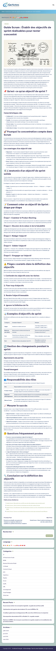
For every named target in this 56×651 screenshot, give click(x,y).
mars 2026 (6, 639)
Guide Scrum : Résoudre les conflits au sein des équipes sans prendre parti (25, 503)
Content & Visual (7, 569)
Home (3, 11)
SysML (4, 583)
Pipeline (5, 578)
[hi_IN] (15, 17)
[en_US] (12, 17)
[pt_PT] (21, 17)
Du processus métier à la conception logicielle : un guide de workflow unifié (23, 605)
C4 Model (5, 566)
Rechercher (7, 532)
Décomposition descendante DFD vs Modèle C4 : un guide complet (21, 616)
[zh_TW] (27, 17)
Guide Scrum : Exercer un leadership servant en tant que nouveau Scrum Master (26, 511)
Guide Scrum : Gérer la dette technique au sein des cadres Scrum (23, 505)
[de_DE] (10, 17)
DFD (4, 572)
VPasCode (5, 595)
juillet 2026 (6, 630)
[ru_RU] (22, 17)
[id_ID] (16, 17)
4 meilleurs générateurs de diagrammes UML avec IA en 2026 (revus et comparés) (25, 613)
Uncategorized (7, 589)
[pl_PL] (19, 17)
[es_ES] (13, 17)
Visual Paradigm (7, 592)
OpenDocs (5, 575)
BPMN (4, 560)
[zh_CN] (25, 17)
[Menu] (53, 4)
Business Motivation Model (9, 563)
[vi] (24, 17)
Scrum (6, 23)
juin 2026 (5, 633)
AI (3, 554)
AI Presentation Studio (8, 557)
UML (4, 586)
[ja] (18, 17)
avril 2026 (5, 636)
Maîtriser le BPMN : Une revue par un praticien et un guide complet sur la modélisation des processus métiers (27, 620)
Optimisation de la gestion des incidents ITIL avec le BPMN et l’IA (20, 609)
